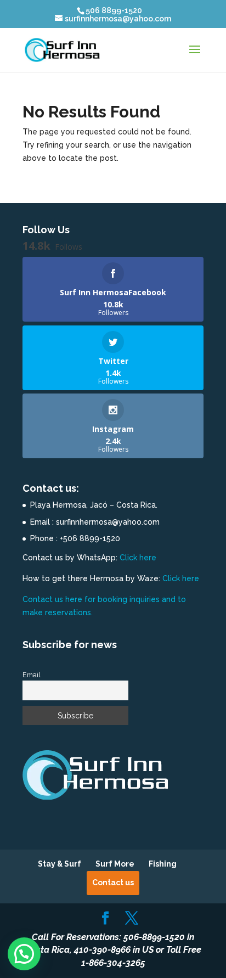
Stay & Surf (59, 863)
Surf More (114, 863)
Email (31, 675)
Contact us (113, 882)
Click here (138, 557)
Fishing (163, 863)
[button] (24, 953)
